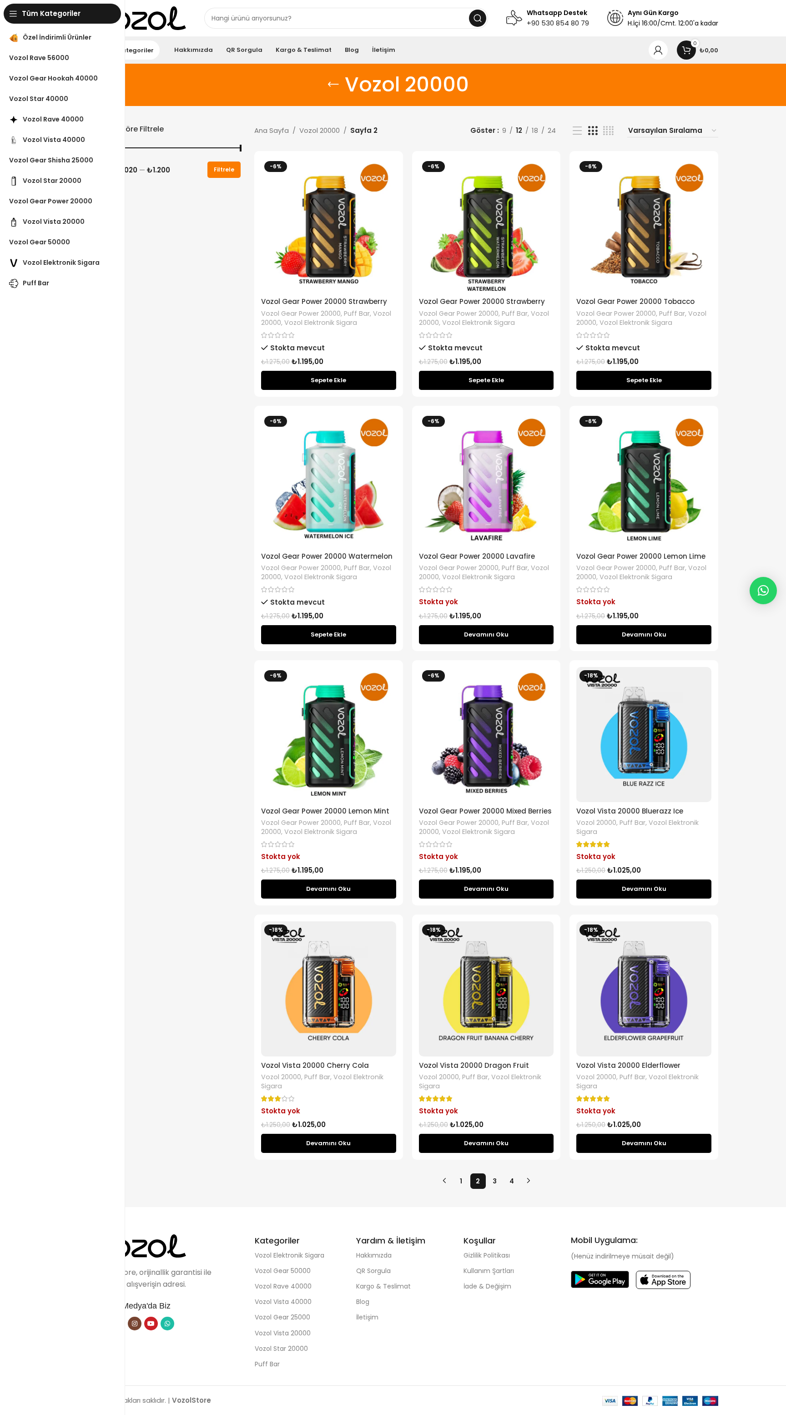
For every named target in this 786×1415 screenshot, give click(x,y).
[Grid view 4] (608, 131)
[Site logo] (140, 17)
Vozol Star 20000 (281, 1348)
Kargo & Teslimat (383, 1286)
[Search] (477, 18)
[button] (328, 380)
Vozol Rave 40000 (283, 1286)
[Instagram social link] (134, 1323)
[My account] (658, 50)
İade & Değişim (487, 1286)
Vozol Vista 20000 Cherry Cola (315, 1065)
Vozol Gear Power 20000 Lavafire (477, 556)
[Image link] (140, 1245)
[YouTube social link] (151, 1323)
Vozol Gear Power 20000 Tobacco (635, 301)
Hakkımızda (374, 1255)
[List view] (577, 131)
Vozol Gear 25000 (282, 1317)
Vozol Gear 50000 (283, 1270)
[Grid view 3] (592, 131)
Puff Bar (357, 313)
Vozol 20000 (319, 130)
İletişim (367, 1317)
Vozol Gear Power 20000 (301, 313)
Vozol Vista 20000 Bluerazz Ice (629, 811)
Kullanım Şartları (489, 1270)
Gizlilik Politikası (487, 1255)
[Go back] (333, 85)
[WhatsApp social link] (167, 1323)
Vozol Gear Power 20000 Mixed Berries (485, 811)
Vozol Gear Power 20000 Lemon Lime (640, 556)
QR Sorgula (373, 1270)
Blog (362, 1301)
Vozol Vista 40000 (283, 1301)
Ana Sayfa (271, 130)
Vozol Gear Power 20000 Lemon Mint (325, 811)
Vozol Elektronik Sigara (320, 322)
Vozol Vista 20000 (283, 1333)
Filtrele (224, 169)
